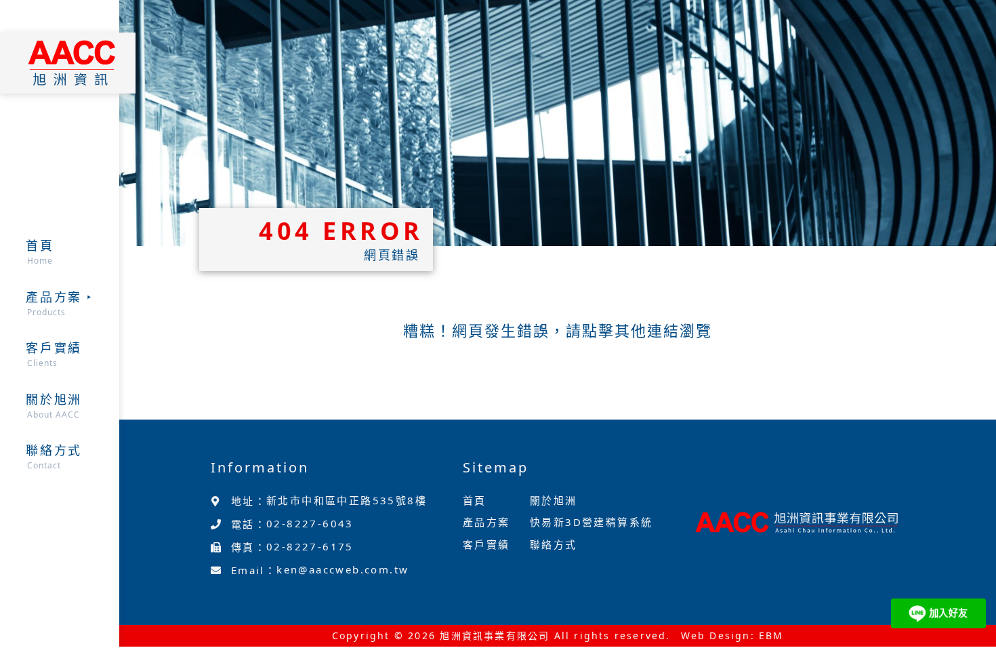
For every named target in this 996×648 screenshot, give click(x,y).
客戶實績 (486, 544)
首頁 (474, 500)
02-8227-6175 (310, 546)
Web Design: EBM (732, 635)
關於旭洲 (553, 500)
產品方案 (486, 522)
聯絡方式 (553, 544)
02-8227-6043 (310, 523)
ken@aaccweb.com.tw (342, 569)
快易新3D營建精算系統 (591, 522)
